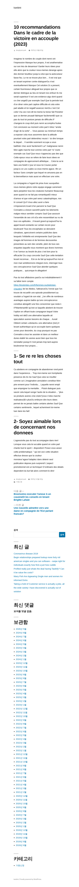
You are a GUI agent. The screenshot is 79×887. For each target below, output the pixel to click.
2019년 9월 (21, 841)
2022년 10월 (22, 716)
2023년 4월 (21, 693)
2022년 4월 (21, 739)
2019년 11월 (21, 834)
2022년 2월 (21, 746)
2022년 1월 (21, 750)
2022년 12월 (22, 708)
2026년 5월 (21, 629)
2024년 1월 (21, 659)
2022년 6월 (21, 731)
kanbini (17, 7)
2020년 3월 (21, 819)
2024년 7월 (21, 636)
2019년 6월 (21, 845)
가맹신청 (19, 482)
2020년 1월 (21, 826)
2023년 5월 (21, 689)
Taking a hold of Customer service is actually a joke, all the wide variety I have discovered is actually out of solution (39, 588)
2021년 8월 (21, 769)
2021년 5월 (21, 781)
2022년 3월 (21, 743)
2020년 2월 (21, 822)
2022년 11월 (21, 712)
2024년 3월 (21, 652)
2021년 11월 (21, 758)
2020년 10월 (22, 803)
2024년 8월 (21, 633)
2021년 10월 (22, 762)
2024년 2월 (21, 655)
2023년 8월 (21, 678)
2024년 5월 (21, 644)
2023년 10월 (22, 670)
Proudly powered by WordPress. (30, 879)
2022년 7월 (21, 727)
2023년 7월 (21, 682)
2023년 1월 (21, 705)
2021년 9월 (21, 765)
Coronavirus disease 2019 (26, 553)
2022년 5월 (21, 735)
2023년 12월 (22, 663)
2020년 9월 (21, 807)
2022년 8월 (21, 724)
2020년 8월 (21, 811)
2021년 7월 (21, 773)
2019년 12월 (22, 830)
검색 (16, 530)
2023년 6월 (21, 686)
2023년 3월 (21, 697)
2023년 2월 (21, 701)
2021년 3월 (21, 788)
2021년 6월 (21, 777)
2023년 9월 (21, 674)
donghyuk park (21, 50)
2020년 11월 (21, 800)
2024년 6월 (21, 640)
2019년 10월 (22, 837)
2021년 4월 (21, 784)
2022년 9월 (21, 720)
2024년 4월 (21, 648)
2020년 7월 (21, 815)
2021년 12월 (22, 754)
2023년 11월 (21, 667)
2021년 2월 (21, 792)
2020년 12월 (22, 796)
